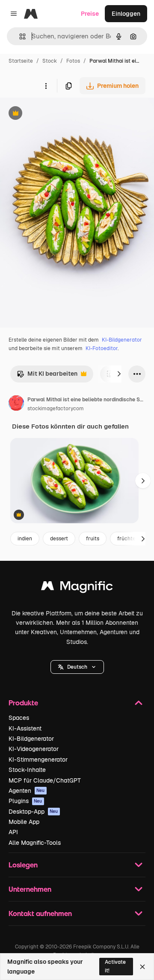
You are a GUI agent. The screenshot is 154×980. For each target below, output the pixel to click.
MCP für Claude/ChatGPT (45, 780)
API (13, 832)
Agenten (27, 790)
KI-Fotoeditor (102, 348)
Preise (90, 13)
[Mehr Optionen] (45, 85)
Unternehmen (30, 888)
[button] (77, 667)
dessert (59, 538)
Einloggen (126, 13)
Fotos (73, 61)
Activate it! (115, 966)
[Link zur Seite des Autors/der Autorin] (16, 404)
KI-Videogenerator (34, 749)
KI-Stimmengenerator (38, 759)
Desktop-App (33, 811)
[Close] (142, 967)
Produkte (23, 702)
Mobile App (24, 822)
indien (25, 538)
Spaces (19, 718)
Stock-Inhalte (27, 770)
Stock (49, 61)
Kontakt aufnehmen (40, 913)
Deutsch (77, 667)
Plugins (25, 801)
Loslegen (23, 864)
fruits (92, 538)
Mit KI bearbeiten (47, 376)
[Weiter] (119, 374)
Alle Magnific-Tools (35, 843)
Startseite (21, 61)
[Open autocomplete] (19, 36)
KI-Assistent (25, 728)
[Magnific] (77, 587)
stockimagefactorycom (55, 408)
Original (55, 114)
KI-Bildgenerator (122, 339)
